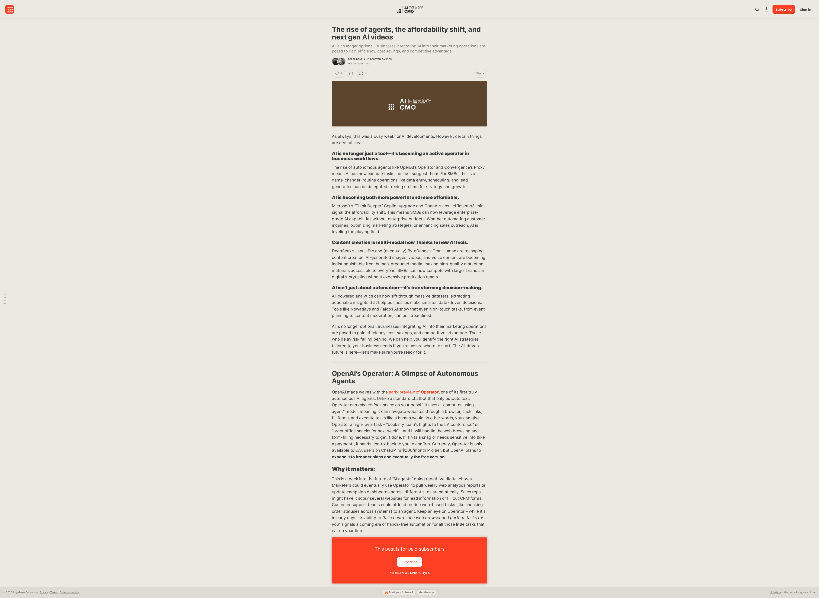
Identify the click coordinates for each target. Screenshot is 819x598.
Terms (54, 592)
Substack (775, 592)
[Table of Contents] (5, 299)
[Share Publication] (766, 9)
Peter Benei (355, 59)
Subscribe (784, 9)
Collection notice (69, 592)
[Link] (325, 155)
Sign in (805, 9)
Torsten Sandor (381, 59)
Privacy (44, 592)
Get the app (426, 592)
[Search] (757, 9)
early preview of (405, 392)
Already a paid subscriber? (410, 573)
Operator (430, 392)
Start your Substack (401, 592)
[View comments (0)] (351, 73)
